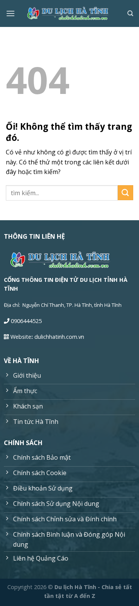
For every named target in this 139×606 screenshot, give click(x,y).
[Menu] (10, 13)
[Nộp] (125, 192)
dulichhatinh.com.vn (59, 336)
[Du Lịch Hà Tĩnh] (69, 14)
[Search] (130, 13)
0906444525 (26, 321)
